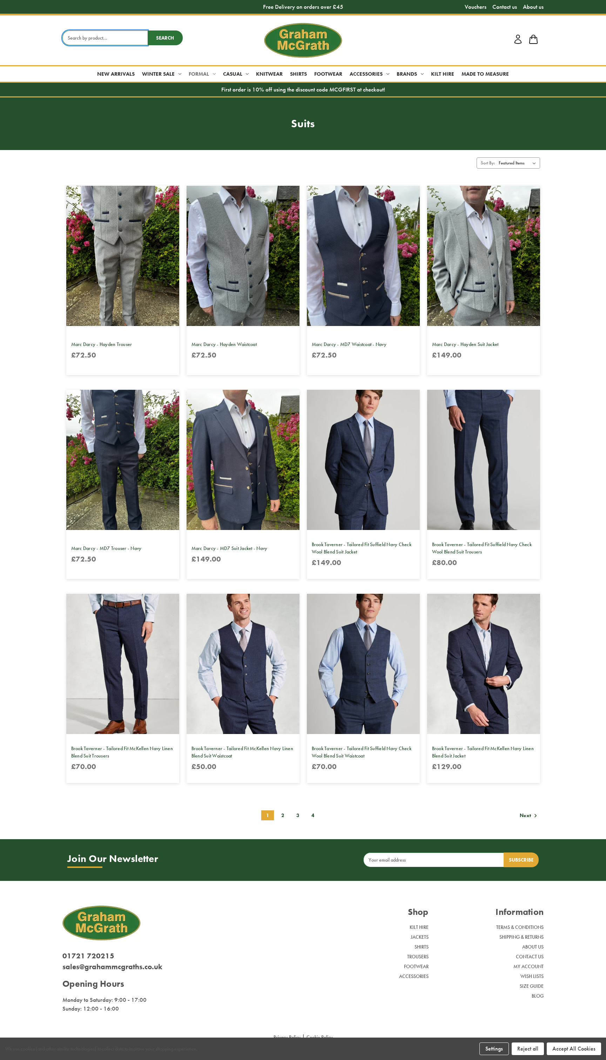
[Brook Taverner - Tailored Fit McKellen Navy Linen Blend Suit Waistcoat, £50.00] (243, 664)
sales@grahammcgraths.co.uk (112, 966)
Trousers (418, 956)
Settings (494, 1048)
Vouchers (475, 7)
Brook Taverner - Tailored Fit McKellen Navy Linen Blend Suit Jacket (483, 752)
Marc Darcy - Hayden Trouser (101, 344)
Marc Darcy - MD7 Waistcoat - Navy (349, 344)
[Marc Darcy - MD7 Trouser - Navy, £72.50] (122, 460)
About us (533, 7)
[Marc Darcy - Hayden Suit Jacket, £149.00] (483, 256)
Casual (232, 73)
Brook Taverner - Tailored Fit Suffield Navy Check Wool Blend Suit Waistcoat (361, 752)
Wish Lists (532, 976)
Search (165, 38)
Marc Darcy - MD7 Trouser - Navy (106, 548)
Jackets (420, 937)
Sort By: (488, 163)
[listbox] (519, 163)
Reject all (527, 1048)
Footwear (328, 73)
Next (526, 815)
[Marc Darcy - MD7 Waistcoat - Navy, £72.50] (363, 256)
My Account (528, 966)
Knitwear (269, 73)
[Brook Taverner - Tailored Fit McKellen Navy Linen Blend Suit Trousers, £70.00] (122, 664)
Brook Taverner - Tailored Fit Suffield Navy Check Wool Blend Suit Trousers (482, 548)
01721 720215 (88, 955)
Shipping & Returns (521, 937)
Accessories (366, 73)
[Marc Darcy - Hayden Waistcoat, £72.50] (243, 256)
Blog (538, 996)
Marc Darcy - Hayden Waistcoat (224, 344)
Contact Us (530, 956)
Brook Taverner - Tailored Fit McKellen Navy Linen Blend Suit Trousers (122, 752)
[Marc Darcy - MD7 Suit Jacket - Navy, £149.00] (243, 460)
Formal (199, 73)
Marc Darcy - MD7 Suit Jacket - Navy (229, 548)
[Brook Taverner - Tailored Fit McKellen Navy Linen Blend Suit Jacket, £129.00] (483, 664)
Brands (407, 73)
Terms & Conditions (520, 927)
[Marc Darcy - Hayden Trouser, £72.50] (122, 256)
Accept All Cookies (573, 1048)
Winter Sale (158, 73)
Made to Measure (485, 73)
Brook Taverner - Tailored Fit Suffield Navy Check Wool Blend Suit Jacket (361, 548)
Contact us (504, 7)
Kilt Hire (442, 73)
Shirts (298, 73)
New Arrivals (116, 73)
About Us (533, 947)
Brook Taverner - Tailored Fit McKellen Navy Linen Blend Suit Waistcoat (242, 752)
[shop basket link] (533, 40)
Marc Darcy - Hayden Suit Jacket (465, 344)
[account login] (518, 43)
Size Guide (532, 986)
